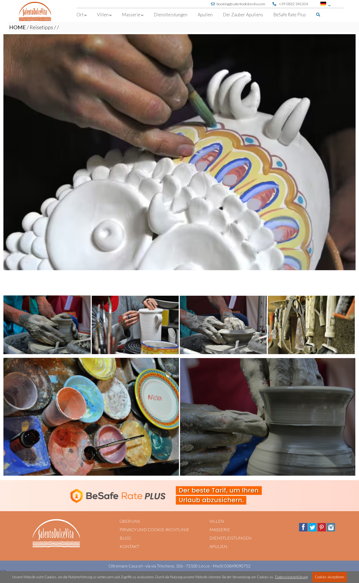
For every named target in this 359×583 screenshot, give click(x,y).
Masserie (219, 529)
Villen (216, 521)
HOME (17, 27)
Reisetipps (41, 27)
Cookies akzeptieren (329, 577)
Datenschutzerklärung (291, 577)
